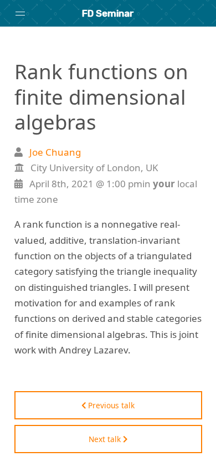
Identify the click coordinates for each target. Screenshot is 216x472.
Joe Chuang (55, 152)
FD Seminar (108, 13)
